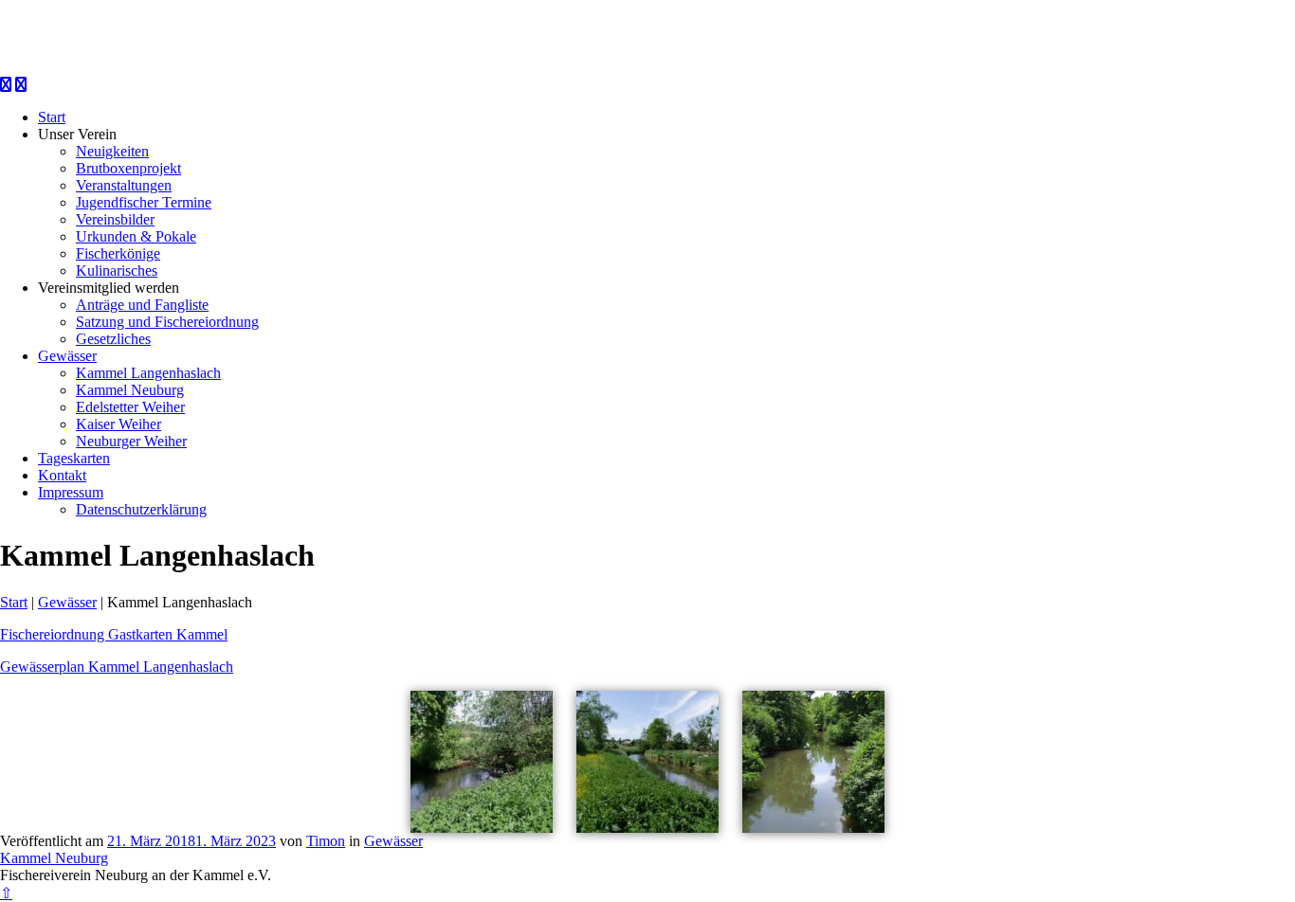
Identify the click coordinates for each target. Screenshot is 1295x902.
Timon (325, 841)
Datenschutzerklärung (141, 509)
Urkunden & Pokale (136, 236)
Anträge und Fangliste (142, 305)
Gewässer (67, 356)
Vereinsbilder (115, 219)
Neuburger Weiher (131, 441)
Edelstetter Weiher (130, 407)
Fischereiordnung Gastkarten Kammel (114, 634)
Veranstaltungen (124, 185)
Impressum (70, 492)
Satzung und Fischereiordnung (167, 322)
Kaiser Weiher (118, 424)
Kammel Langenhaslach (148, 373)
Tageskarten (74, 458)
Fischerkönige (118, 253)
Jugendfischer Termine (143, 202)
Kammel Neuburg (130, 390)
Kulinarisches (116, 270)
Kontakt (62, 475)
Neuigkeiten (112, 151)
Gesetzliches (113, 339)
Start (51, 117)
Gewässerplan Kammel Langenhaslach (116, 666)
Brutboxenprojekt (128, 168)
